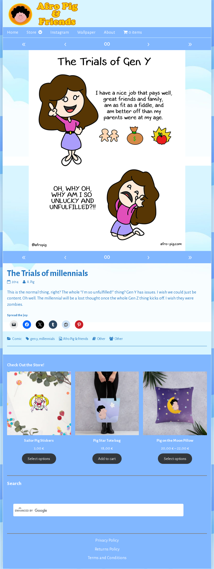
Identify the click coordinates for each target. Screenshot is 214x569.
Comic (17, 339)
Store (31, 32)
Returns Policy (107, 549)
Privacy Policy (107, 540)
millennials (47, 339)
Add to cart (107, 459)
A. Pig (30, 282)
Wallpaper (86, 32)
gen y (34, 339)
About (109, 32)
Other (101, 339)
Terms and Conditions (107, 558)
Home (12, 32)
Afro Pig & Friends (75, 339)
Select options (39, 459)
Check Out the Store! (25, 365)
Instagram (59, 32)
